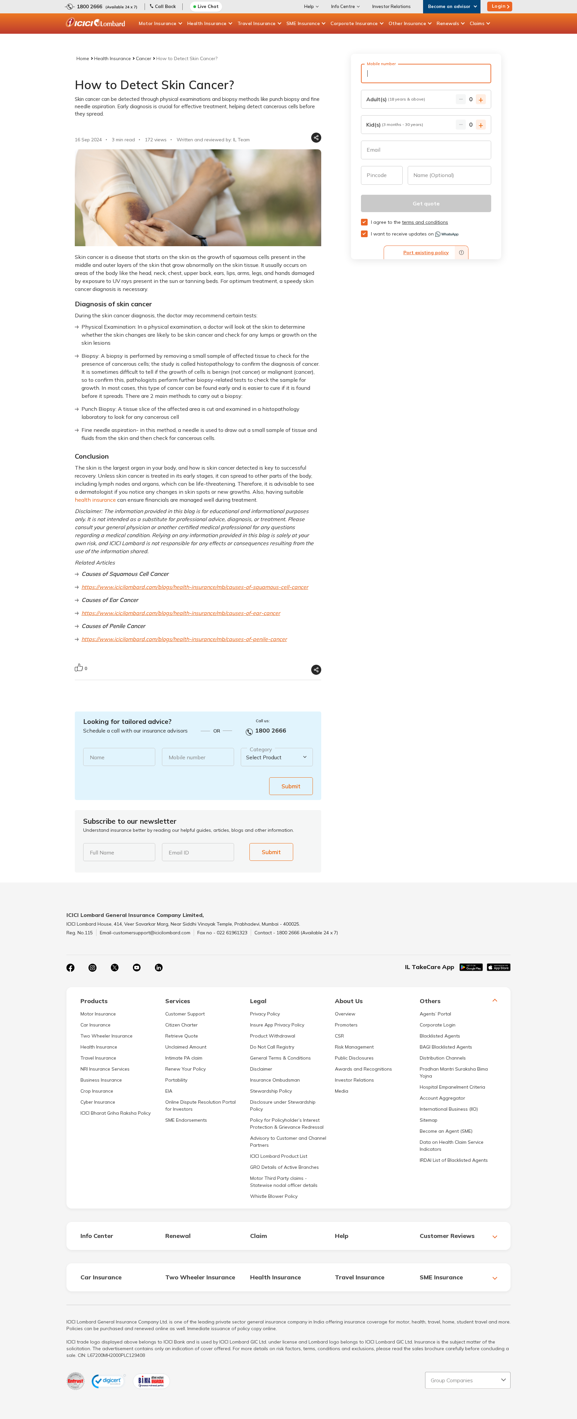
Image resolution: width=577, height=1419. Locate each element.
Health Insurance (207, 23)
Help (309, 6)
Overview (345, 1014)
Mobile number (187, 757)
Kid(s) (394, 124)
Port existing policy (426, 253)
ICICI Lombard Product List (278, 1156)
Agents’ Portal (435, 1014)
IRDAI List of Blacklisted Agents (454, 1160)
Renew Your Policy (185, 1069)
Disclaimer (261, 1069)
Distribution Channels (443, 1058)
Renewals (448, 23)
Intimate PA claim (183, 1058)
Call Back (165, 6)
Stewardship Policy (271, 1091)
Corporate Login (437, 1025)
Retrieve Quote (181, 1036)
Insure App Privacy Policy (277, 1025)
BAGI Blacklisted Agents (446, 1047)
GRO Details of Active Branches (284, 1167)
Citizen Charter (181, 1025)
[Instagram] (92, 968)
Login (499, 6)
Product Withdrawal (272, 1036)
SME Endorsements (186, 1120)
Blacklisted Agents (440, 1036)
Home (82, 58)
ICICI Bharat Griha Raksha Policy (115, 1113)
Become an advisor (449, 6)
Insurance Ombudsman (275, 1080)
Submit (291, 786)
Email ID (179, 852)
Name (97, 757)
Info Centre (343, 6)
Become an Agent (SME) (446, 1131)
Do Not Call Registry (272, 1047)
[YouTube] (137, 968)
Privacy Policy (265, 1014)
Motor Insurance (158, 23)
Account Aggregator (442, 1098)
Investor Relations (391, 6)
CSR (339, 1036)
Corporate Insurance (354, 23)
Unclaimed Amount (185, 1047)
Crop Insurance (96, 1091)
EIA (168, 1091)
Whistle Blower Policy (274, 1196)
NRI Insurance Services (105, 1069)
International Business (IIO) (449, 1109)
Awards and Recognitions (363, 1069)
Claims (477, 23)
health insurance (95, 499)
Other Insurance (407, 23)
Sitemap (428, 1120)
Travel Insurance (256, 23)
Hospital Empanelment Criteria (452, 1087)
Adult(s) (395, 99)
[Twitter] (115, 968)
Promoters (346, 1025)
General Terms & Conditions (280, 1058)
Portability (176, 1080)
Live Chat (208, 6)
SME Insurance (303, 23)
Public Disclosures (354, 1058)
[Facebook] (70, 968)
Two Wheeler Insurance (106, 1036)
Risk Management (354, 1047)
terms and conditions (425, 222)
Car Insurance (95, 1025)
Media (341, 1091)
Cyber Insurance (97, 1102)
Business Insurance (101, 1080)
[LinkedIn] (159, 968)
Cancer (143, 58)
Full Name (102, 852)
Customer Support (185, 1014)
